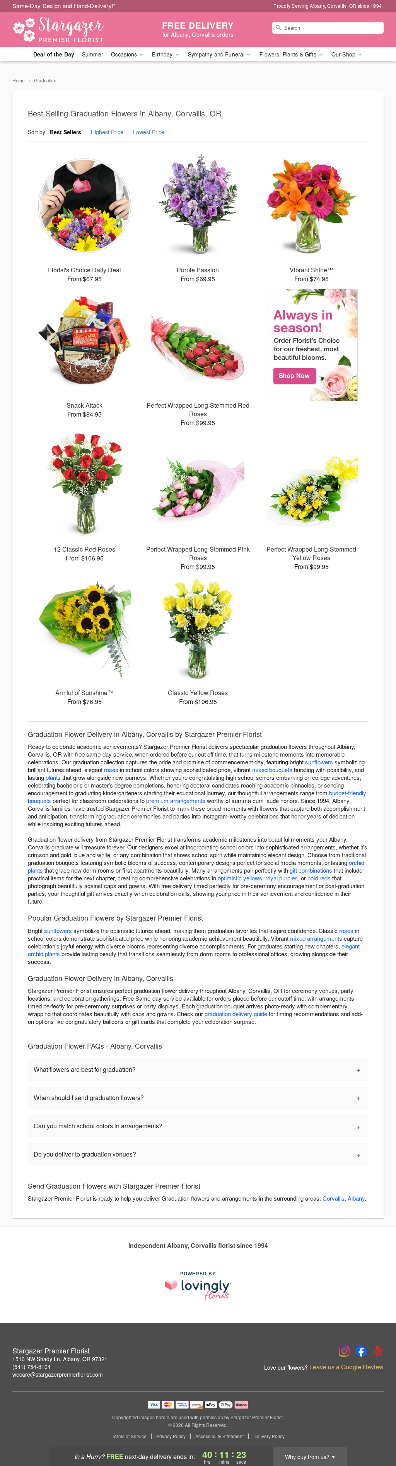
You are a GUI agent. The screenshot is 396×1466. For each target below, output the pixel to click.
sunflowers (319, 762)
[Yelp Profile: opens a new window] (378, 1351)
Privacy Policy (171, 1436)
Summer (92, 54)
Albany (356, 1198)
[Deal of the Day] (311, 345)
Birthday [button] (163, 54)
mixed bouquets (272, 769)
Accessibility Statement (219, 1436)
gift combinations (311, 870)
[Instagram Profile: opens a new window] (344, 1351)
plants (53, 777)
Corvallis (334, 1198)
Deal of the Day (53, 54)
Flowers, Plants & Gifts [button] (288, 54)
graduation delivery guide (236, 1014)
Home (18, 80)
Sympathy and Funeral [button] (217, 54)
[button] (375, 1433)
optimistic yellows (240, 878)
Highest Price (107, 132)
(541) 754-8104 (31, 1366)
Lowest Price (148, 132)
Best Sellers (65, 132)
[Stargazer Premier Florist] (68, 29)
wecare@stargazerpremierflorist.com (57, 1374)
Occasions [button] (124, 54)
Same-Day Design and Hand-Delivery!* (64, 6)
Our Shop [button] (344, 54)
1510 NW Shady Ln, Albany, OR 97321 (60, 1359)
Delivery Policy (269, 1436)
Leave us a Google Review (346, 1367)
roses (111, 769)
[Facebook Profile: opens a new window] (361, 1351)
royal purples (281, 878)
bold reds (319, 878)
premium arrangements (175, 800)
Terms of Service (129, 1436)
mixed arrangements (316, 938)
